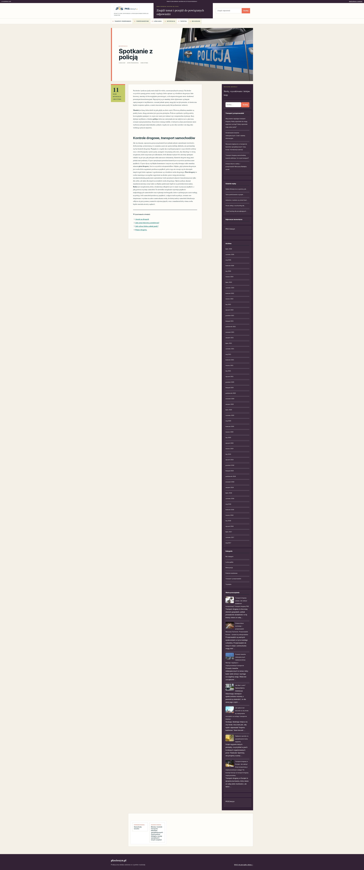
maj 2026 (228, 260)
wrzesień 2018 (230, 482)
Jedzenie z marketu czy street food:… (237, 200)
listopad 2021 (230, 321)
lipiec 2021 (229, 343)
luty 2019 (228, 454)
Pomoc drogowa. (141, 230)
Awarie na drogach (142, 219)
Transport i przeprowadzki (123, 21)
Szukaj (245, 11)
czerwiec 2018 (230, 498)
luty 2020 (228, 437)
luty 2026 (228, 271)
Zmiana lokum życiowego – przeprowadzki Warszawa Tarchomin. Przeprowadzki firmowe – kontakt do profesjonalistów (237, 629)
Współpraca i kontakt (355, 1)
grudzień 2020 (230, 382)
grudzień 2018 (230, 465)
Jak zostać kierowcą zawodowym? (147, 223)
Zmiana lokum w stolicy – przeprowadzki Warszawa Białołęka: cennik (236, 166)
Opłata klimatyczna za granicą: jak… (236, 189)
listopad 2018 (230, 471)
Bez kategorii (196, 21)
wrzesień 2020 (230, 398)
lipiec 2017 (229, 532)
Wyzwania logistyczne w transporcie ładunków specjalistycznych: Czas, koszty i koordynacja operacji (236, 146)
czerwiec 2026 (230, 254)
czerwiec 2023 (230, 287)
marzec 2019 (229, 448)
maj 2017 (228, 543)
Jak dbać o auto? (240, 685)
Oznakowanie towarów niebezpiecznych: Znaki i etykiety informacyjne (235, 135)
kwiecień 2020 (230, 426)
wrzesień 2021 (230, 332)
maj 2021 (228, 354)
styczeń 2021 (229, 376)
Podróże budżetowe (142, 21)
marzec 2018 (229, 515)
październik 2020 (231, 393)
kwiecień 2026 (230, 265)
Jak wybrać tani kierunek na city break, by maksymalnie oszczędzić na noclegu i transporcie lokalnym (237, 713)
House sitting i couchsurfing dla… (236, 205)
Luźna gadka (158, 21)
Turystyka (183, 21)
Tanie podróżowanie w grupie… (235, 194)
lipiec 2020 (229, 410)
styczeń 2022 (229, 310)
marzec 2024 (229, 276)
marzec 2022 (229, 299)
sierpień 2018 (230, 487)
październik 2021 (231, 326)
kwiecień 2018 (230, 509)
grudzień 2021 (230, 315)
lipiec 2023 (229, 282)
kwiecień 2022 (230, 293)
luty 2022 (228, 304)
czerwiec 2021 (230, 348)
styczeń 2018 (229, 526)
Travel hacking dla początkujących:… (237, 211)
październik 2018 (231, 476)
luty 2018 (228, 520)
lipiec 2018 (229, 493)
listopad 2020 (230, 387)
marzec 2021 (229, 365)
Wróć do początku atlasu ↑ (243, 865)
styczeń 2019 (229, 459)
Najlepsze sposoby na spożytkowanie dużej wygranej (241, 738)
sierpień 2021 (230, 337)
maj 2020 (228, 421)
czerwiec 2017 (230, 537)
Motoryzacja (171, 21)
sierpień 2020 (230, 404)
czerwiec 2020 (230, 415)
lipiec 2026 (229, 249)
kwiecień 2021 (230, 360)
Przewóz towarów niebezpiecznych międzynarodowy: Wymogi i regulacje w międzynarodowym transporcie (236, 660)
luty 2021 (228, 371)
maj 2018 (228, 504)
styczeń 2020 (229, 443)
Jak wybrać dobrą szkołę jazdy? (146, 226)
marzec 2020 (229, 432)
